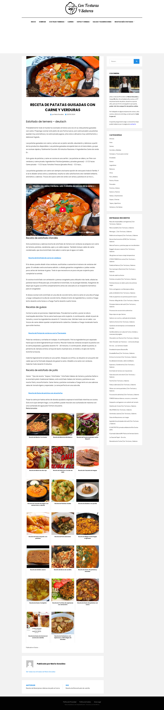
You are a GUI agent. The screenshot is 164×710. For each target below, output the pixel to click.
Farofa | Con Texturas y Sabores (119, 381)
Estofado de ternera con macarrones (120, 371)
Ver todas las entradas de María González (40, 672)
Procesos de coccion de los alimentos (120, 310)
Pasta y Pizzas (114, 180)
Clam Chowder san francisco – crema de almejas (124, 342)
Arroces (111, 139)
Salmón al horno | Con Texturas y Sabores (122, 322)
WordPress (96, 704)
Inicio (33, 22)
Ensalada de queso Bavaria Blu (118, 349)
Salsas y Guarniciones (102, 22)
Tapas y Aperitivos (115, 203)
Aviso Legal (97, 702)
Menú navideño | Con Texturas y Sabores (121, 228)
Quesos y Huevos (114, 192)
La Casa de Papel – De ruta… (117, 437)
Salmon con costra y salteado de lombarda (122, 318)
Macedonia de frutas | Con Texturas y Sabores (123, 441)
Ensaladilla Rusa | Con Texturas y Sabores (122, 353)
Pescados (112, 184)
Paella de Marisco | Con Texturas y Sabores (122, 265)
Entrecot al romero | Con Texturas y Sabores (123, 357)
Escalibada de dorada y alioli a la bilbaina (121, 361)
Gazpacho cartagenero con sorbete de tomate (123, 402)
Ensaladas (112, 158)
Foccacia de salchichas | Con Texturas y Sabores (124, 394)
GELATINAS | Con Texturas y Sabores (120, 410)
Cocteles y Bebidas (56, 22)
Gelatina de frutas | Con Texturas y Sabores (122, 406)
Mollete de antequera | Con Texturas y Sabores (123, 235)
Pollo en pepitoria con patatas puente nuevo (123, 297)
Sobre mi (42, 22)
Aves (110, 142)
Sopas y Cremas (83, 22)
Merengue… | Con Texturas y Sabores (120, 231)
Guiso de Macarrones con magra (119, 417)
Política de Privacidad (69, 702)
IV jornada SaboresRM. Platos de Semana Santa (123, 433)
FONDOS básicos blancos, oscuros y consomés (123, 398)
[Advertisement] (82, 37)
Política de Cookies (85, 702)
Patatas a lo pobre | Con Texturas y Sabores (122, 279)
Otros (111, 173)
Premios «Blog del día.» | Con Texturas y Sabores (124, 300)
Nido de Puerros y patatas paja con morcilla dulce (124, 245)
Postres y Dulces (114, 188)
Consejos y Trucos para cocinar (118, 154)
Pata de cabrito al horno (116, 275)
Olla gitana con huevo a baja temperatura (122, 255)
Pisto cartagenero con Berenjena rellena (121, 289)
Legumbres (112, 165)
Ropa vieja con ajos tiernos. (117, 314)
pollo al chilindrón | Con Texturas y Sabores (122, 293)
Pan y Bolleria (113, 177)
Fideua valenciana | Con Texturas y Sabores (122, 385)
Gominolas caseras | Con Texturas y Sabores (122, 413)
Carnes (71, 22)
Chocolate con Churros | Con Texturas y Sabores (124, 338)
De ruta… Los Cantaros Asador (118, 346)
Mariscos (112, 169)
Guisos (36, 647)
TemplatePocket (80, 704)
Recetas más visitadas (124, 22)
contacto (133, 124)
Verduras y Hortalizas (115, 207)
